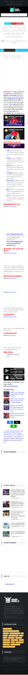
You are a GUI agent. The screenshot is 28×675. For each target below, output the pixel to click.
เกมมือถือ (12, 438)
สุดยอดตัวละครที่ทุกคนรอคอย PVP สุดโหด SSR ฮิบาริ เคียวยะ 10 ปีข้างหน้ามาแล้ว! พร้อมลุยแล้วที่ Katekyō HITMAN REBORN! (18, 493)
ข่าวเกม (12, 434)
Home (3, 40)
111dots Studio (6, 642)
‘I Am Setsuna (6, 644)
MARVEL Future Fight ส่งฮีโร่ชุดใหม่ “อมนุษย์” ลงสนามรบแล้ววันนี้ (17, 415)
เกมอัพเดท (13, 440)
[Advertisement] (14, 75)
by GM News (8, 56)
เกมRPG (19, 436)
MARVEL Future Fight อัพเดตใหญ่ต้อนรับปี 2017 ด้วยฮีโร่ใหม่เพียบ (17, 394)
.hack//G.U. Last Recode (14, 633)
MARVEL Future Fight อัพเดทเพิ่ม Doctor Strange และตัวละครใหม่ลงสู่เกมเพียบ (17, 400)
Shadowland (7, 434)
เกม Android (9, 436)
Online (11, 1)
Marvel (14, 431)
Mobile (6, 1)
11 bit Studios (18, 637)
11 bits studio (11, 637)
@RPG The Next (20, 642)
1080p (13, 642)
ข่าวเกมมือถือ (17, 434)
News (14, 23)
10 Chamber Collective (14, 635)
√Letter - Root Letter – (15, 644)
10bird (21, 635)
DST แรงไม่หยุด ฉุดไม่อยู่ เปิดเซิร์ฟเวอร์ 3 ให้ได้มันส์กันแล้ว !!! (18, 533)
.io (22, 633)
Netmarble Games (16, 432)
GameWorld (9, 584)
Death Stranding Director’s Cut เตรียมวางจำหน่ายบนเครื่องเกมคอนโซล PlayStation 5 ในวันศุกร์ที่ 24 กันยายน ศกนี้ (18, 514)
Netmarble (9, 432)
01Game (5, 635)
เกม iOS (15, 436)
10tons (5, 637)
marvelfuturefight (12, 386)
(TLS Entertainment (7, 628)
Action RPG (9, 431)
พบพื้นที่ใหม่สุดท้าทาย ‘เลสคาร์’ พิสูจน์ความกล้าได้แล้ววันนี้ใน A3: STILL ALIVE (17, 503)
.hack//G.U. (6, 633)
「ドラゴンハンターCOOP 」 (9, 646)
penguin (14, 498)
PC (16, 1)
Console (21, 1)
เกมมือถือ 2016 (18, 438)
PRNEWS (20, 23)
